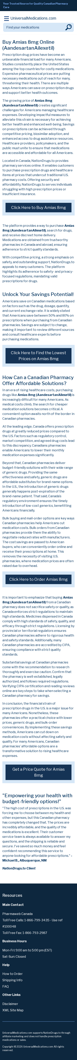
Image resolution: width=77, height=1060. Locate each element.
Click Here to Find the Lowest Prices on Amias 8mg (38, 355)
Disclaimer (10, 1004)
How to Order (12, 974)
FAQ (5, 986)
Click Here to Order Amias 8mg (38, 579)
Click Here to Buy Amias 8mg (38, 207)
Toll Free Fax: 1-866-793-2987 (24, 933)
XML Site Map (12, 1010)
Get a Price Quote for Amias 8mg (38, 772)
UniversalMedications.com (33, 18)
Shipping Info (12, 980)
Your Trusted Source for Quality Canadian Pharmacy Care (35, 5)
